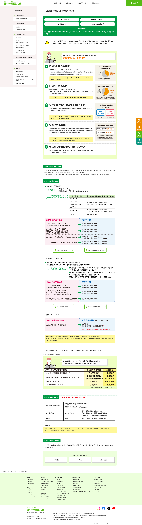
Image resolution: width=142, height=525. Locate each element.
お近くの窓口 (97, 477)
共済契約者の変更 (20, 47)
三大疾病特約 (31, 489)
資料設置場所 (97, 483)
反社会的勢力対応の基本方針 (88, 513)
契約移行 (18, 40)
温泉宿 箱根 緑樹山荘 (62, 497)
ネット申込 (43, 487)
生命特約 (30, 493)
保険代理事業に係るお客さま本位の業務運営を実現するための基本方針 (69, 517)
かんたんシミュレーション (47, 481)
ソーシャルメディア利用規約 (59, 515)
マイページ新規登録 (46, 499)
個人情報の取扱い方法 (75, 513)
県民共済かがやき (32, 479)
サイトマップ (96, 491)
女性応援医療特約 (32, 491)
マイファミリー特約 (32, 499)
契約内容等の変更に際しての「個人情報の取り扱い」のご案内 (66, 519)
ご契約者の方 (18, 10)
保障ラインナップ (45, 479)
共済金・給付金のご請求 (21, 18)
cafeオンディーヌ (61, 495)
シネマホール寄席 (61, 487)
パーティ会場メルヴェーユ (63, 493)
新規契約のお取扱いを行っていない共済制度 (25, 80)
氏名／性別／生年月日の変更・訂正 (24, 45)
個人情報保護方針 (63, 513)
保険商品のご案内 (20, 83)
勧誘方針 (55, 513)
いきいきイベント (60, 479)
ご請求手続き (44, 495)
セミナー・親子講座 (61, 491)
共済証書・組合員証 (20, 61)
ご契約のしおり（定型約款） (22, 76)
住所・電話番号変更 (20, 52)
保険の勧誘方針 (83, 515)
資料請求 (43, 489)
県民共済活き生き (32, 481)
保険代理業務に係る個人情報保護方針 (97, 515)
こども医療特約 (31, 497)
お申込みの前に (44, 485)
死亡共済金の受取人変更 (22, 50)
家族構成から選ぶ (45, 483)
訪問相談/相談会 (98, 479)
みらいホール (60, 489)
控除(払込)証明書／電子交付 (23, 63)
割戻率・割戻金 (19, 74)
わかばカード (60, 483)
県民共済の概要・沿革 (78, 481)
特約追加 (18, 27)
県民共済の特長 (76, 479)
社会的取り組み (76, 489)
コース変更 (18, 37)
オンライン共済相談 (98, 481)
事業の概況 (75, 483)
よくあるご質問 (97, 487)
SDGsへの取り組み (77, 487)
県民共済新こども (32, 483)
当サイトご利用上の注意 (72, 515)
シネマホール (60, 485)
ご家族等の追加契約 (20, 29)
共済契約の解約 (19, 71)
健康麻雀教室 (60, 481)
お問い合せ (96, 489)
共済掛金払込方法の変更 (22, 42)
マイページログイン (45, 501)
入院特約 (30, 495)
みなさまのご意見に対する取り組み (81, 491)
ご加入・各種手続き (45, 497)
